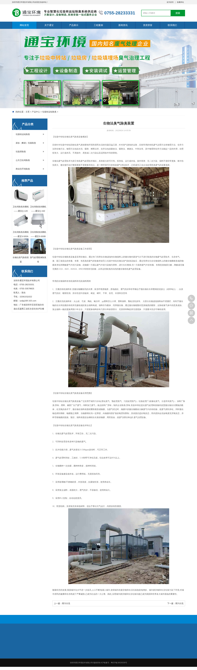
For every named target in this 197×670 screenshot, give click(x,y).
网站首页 (24, 25)
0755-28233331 (191, 298)
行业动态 (134, 655)
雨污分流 (66, 603)
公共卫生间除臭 (23, 160)
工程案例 (98, 25)
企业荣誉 (154, 651)
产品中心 (36, 112)
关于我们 (73, 651)
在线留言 (174, 651)
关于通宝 (49, 25)
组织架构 (73, 655)
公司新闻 (134, 651)
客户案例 (113, 655)
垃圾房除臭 (21, 151)
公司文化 (73, 659)
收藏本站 (180, 2)
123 (26, 633)
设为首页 (170, 2)
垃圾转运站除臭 (49, 112)
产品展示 (73, 25)
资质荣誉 (147, 25)
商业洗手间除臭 (23, 169)
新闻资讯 (123, 25)
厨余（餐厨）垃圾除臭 (26, 143)
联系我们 (172, 25)
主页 (28, 112)
